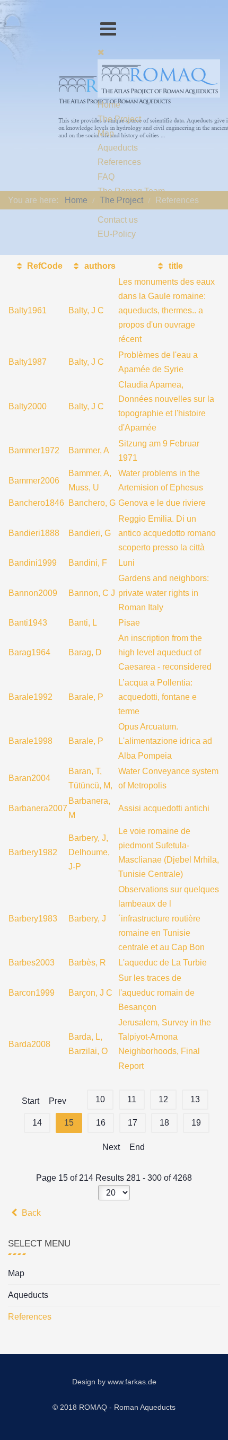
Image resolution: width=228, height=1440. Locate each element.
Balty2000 (27, 406)
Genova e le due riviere (162, 502)
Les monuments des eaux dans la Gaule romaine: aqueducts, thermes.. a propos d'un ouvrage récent (166, 310)
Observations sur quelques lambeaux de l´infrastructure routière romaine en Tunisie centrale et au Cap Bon (168, 918)
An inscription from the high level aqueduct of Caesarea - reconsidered (165, 652)
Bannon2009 (32, 593)
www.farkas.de (132, 1381)
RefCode (44, 265)
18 (164, 1122)
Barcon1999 (31, 992)
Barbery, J (87, 918)
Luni (126, 562)
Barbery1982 (32, 852)
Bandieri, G (89, 533)
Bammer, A (88, 450)
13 (195, 1099)
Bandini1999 (32, 562)
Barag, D (85, 652)
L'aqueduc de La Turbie (162, 962)
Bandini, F (87, 562)
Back (30, 1212)
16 (101, 1122)
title (174, 265)
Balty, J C (86, 310)
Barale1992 (30, 696)
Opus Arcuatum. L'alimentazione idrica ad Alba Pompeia (165, 741)
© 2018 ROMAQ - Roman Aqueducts (114, 1407)
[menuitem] (109, 104)
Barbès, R (87, 962)
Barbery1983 (32, 918)
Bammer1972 (33, 450)
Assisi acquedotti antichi (163, 808)
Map (16, 1273)
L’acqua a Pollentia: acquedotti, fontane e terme (157, 697)
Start (30, 1100)
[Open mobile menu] (108, 29)
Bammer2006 (33, 480)
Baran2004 (29, 778)
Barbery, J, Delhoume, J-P (89, 852)
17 (132, 1122)
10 (100, 1099)
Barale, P (85, 696)
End (137, 1147)
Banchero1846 (36, 502)
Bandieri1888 (33, 533)
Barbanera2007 (37, 808)
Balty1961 (27, 310)
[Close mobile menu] (101, 52)
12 (163, 1099)
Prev (57, 1100)
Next (111, 1147)
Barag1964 (29, 652)
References (29, 1316)
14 (37, 1122)
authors (98, 265)
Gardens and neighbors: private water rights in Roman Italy (163, 592)
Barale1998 (30, 740)
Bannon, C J (91, 593)
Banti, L (82, 622)
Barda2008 (29, 1044)
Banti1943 (27, 622)
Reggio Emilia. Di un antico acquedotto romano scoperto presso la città (167, 533)
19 (196, 1122)
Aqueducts (28, 1294)
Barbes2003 (31, 962)
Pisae (129, 622)
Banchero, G (92, 502)
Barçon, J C (90, 992)
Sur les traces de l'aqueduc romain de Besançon (156, 992)
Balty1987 (27, 361)
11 (131, 1099)
